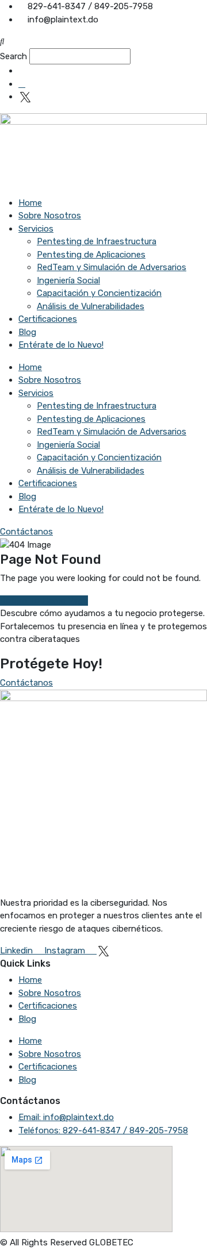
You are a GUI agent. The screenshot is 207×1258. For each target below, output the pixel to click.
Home (30, 203)
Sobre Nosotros (49, 215)
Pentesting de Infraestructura (96, 241)
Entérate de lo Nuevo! (60, 345)
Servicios (35, 229)
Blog (27, 332)
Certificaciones (47, 319)
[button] (103, 41)
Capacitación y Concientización (99, 293)
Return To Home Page (44, 600)
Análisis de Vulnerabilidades (90, 306)
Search (13, 56)
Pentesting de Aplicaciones (91, 254)
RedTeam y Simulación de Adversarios (111, 267)
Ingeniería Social (68, 280)
